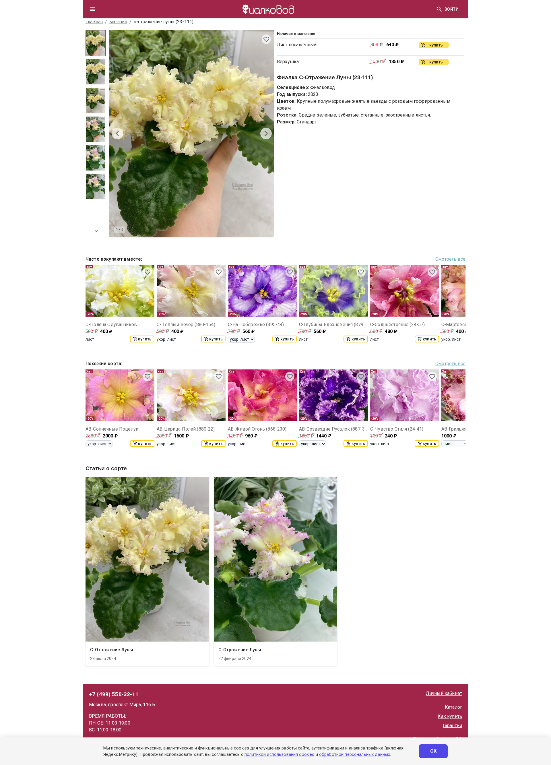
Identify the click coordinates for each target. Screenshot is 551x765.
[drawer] (92, 9)
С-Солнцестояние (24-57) (397, 324)
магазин (118, 21)
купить (145, 339)
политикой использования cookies (279, 754)
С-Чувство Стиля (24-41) (396, 429)
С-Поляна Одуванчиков (111, 324)
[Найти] (439, 9)
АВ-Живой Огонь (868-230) (257, 429)
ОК (433, 751)
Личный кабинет (444, 693)
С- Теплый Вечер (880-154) (186, 324)
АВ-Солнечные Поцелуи (112, 429)
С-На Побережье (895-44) (256, 324)
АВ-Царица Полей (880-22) (186, 429)
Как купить (450, 716)
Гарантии (452, 725)
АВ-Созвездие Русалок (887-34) (333, 429)
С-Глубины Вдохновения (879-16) (333, 324)
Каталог (453, 707)
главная (94, 21)
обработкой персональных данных (354, 754)
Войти (452, 9)
